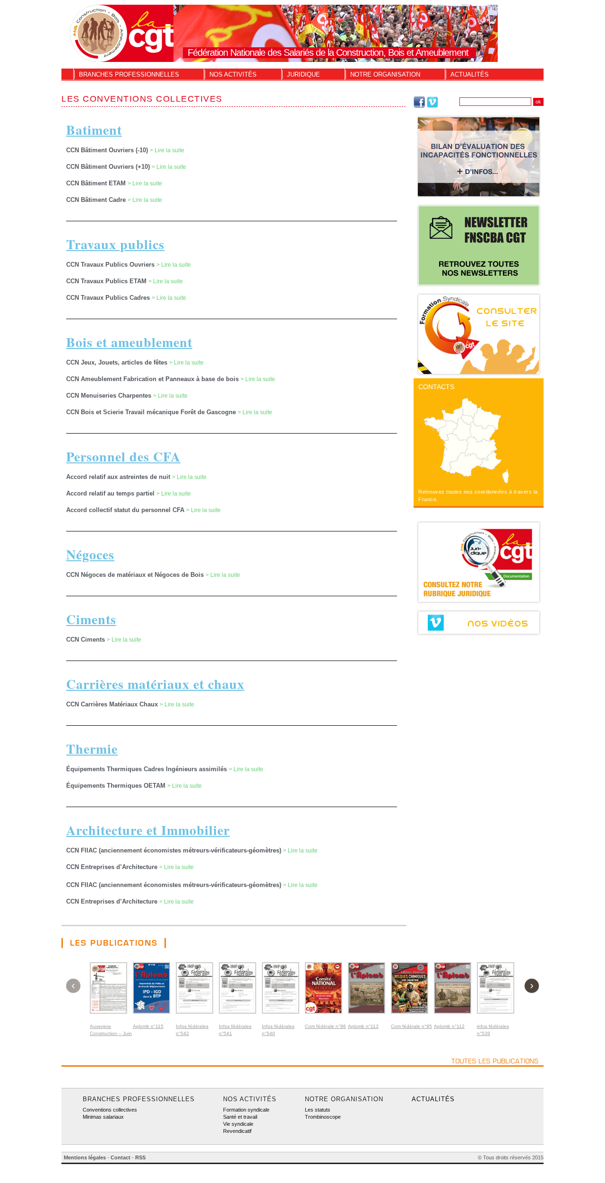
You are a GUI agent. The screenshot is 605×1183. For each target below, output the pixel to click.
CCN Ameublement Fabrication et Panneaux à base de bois (153, 379)
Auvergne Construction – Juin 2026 (111, 1033)
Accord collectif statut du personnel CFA (126, 509)
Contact (120, 1157)
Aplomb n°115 (148, 1026)
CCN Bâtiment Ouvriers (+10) (109, 166)
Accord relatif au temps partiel (111, 493)
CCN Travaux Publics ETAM (107, 281)
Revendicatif (237, 1131)
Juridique (303, 74)
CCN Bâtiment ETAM (97, 183)
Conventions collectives (110, 1110)
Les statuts (317, 1110)
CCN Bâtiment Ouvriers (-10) (108, 150)
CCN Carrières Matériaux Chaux (113, 704)
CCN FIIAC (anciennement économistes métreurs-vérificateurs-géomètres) (174, 850)
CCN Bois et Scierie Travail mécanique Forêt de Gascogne (152, 412)
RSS (140, 1157)
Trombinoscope (323, 1117)
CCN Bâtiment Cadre (97, 199)
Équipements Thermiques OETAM (116, 785)
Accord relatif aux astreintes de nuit (119, 476)
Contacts (436, 387)
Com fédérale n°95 (411, 1026)
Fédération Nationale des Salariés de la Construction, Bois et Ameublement (328, 52)
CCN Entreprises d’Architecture (112, 866)
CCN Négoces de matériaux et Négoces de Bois (136, 574)
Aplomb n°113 (363, 1026)
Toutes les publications (495, 1061)
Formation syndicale (246, 1110)
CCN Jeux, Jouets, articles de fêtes (117, 362)
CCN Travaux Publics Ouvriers (111, 264)
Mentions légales (85, 1157)
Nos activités (233, 74)
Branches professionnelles (129, 74)
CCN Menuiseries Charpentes (109, 395)
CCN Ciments (86, 639)
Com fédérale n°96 (325, 1026)
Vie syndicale (238, 1124)
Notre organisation (385, 74)
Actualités (469, 74)
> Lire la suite (167, 150)
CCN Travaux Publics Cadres (109, 297)
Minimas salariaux (103, 1117)
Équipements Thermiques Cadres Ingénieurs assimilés (147, 769)
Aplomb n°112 (449, 1026)
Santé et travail (240, 1117)
